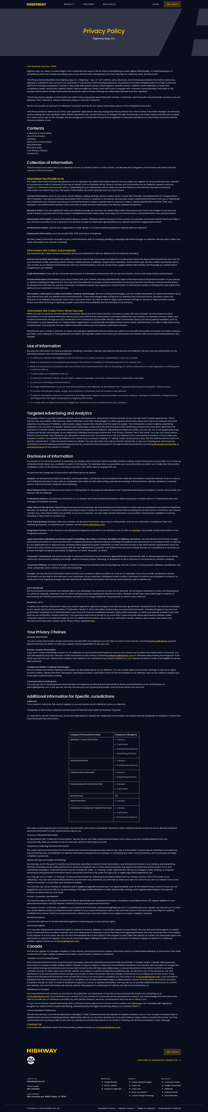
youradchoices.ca (36, 447)
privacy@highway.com (94, 524)
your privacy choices (169, 1108)
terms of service (146, 1108)
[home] (36, 4)
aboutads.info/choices (165, 444)
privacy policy (126, 1108)
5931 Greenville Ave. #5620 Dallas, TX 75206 (46, 1097)
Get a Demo (172, 4)
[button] (69, 4)
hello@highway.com (36, 1081)
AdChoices (137, 1003)
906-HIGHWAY (33, 1089)
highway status (106, 1108)
